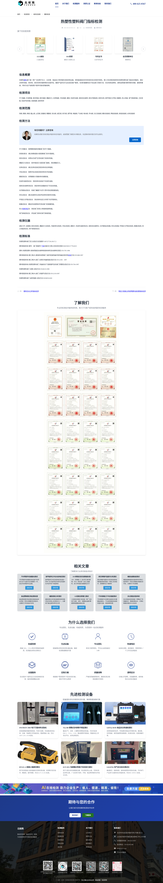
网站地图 (97, 880)
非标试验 (61, 843)
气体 (42, 246)
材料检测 (61, 833)
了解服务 (88, 815)
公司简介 (89, 833)
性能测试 (25, 209)
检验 (69, 255)
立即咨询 (135, 140)
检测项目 (27, 14)
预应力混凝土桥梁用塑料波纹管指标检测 (132, 291)
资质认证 (86, 4)
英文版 (60, 847)
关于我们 (65, 4)
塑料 (25, 80)
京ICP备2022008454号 (87, 880)
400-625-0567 (139, 4)
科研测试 (61, 840)
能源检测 (61, 836)
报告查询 (89, 840)
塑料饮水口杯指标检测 (31, 291)
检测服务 (76, 4)
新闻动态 (97, 4)
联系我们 (108, 4)
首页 (56, 4)
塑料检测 (47, 14)
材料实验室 (36, 14)
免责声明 (104, 880)
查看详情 (29, 588)
